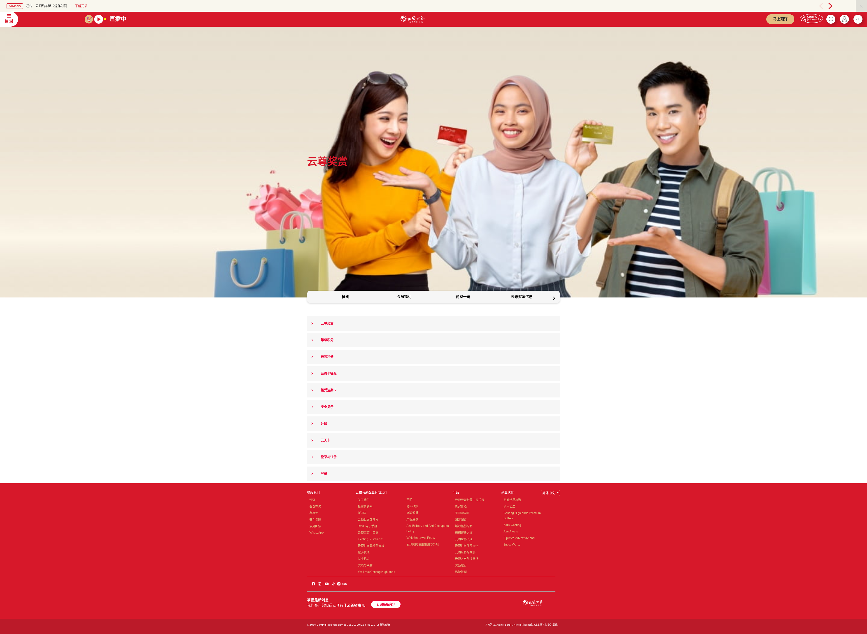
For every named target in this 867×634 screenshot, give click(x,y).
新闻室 (362, 513)
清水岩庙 (509, 506)
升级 (324, 423)
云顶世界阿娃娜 (465, 552)
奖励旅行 (461, 565)
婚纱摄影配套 (464, 526)
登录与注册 (329, 457)
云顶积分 (327, 357)
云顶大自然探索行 (466, 559)
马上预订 (780, 19)
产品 (456, 492)
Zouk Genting (512, 525)
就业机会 (364, 559)
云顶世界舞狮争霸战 (371, 546)
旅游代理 (364, 552)
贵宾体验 (461, 506)
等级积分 (327, 340)
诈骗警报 (412, 513)
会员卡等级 (329, 373)
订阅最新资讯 (386, 604)
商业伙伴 (507, 492)
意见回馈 (315, 526)
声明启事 (412, 519)
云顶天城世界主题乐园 (469, 500)
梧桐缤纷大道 (464, 533)
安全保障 (315, 520)
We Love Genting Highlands (376, 572)
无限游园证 (462, 513)
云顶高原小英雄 (368, 533)
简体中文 (549, 493)
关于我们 (364, 500)
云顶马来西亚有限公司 (371, 492)
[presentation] (811, 6)
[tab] (345, 297)
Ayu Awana (511, 531)
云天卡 (325, 440)
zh (857, 19)
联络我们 (313, 492)
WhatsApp (316, 533)
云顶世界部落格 (368, 520)
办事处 (313, 513)
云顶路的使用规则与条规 (422, 544)
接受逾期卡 (329, 390)
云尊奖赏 (327, 323)
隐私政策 (412, 506)
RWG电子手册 (367, 526)
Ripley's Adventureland (519, 538)
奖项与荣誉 (365, 565)
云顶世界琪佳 (464, 539)
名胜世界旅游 (512, 500)
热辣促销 (461, 572)
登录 (324, 473)
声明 (409, 500)
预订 (312, 500)
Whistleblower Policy (420, 538)
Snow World (511, 545)
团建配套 (461, 520)
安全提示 (327, 407)
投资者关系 (365, 506)
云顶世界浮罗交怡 (466, 546)
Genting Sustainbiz (370, 539)
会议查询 (315, 506)
